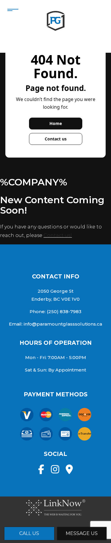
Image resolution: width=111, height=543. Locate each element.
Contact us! (58, 235)
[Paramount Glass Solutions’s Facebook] (41, 471)
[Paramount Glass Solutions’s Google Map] (69, 471)
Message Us (82, 533)
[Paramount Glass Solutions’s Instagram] (55, 471)
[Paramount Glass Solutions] (56, 20)
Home (55, 123)
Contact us (56, 139)
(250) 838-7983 (64, 311)
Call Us (29, 533)
